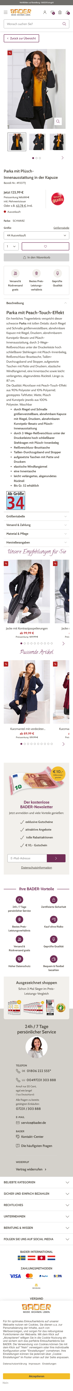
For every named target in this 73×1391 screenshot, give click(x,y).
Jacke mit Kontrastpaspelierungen (27, 628)
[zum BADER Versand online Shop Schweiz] (41, 1258)
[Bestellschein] (60, 12)
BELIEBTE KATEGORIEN (19, 1182)
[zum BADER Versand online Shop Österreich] (31, 1258)
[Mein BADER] (45, 12)
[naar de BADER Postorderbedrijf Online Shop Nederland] (51, 1258)
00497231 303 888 (41, 1080)
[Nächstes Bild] (63, 158)
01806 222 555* (39, 1071)
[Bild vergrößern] (58, 121)
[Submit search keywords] (64, 23)
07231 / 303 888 (28, 1109)
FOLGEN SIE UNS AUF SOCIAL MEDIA (28, 1239)
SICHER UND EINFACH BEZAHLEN (26, 1193)
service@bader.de (33, 1123)
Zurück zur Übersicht (23, 38)
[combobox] (36, 23)
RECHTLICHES (13, 1205)
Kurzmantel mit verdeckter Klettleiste (27, 729)
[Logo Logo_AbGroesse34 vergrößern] (15, 500)
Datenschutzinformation (36, 867)
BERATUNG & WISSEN (18, 1228)
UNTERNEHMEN (14, 1216)
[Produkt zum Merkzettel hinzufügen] (45, 246)
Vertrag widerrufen (29, 1169)
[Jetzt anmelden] (56, 858)
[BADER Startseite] (20, 12)
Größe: (7, 228)
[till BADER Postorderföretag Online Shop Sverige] (21, 1258)
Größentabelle (61, 228)
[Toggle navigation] (5, 12)
